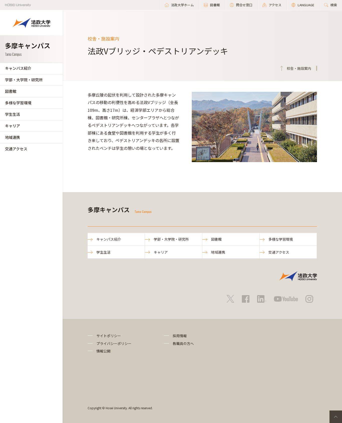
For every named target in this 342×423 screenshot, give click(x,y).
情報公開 (103, 350)
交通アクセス (16, 148)
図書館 (10, 91)
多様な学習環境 (18, 102)
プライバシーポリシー (113, 343)
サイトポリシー (108, 335)
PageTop (335, 416)
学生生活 (12, 114)
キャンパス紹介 (18, 68)
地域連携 (12, 137)
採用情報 (180, 335)
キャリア (12, 125)
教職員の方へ (183, 343)
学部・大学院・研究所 (24, 79)
